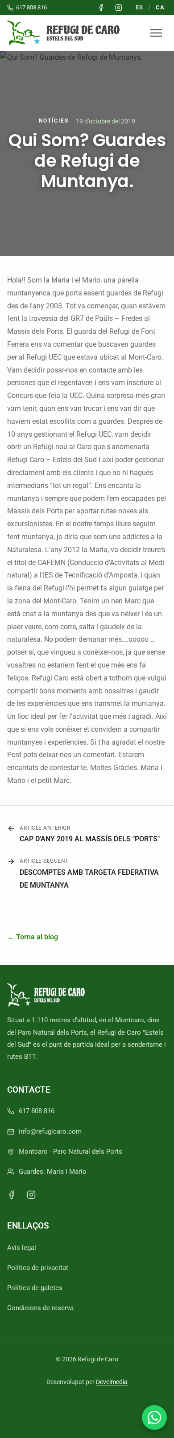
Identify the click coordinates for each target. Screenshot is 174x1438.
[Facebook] (11, 1194)
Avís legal (21, 1248)
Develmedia (112, 1381)
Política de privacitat (37, 1268)
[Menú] (156, 33)
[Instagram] (31, 1194)
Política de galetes (34, 1288)
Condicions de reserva (40, 1308)
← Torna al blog (32, 937)
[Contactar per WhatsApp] (154, 1417)
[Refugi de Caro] (65, 32)
